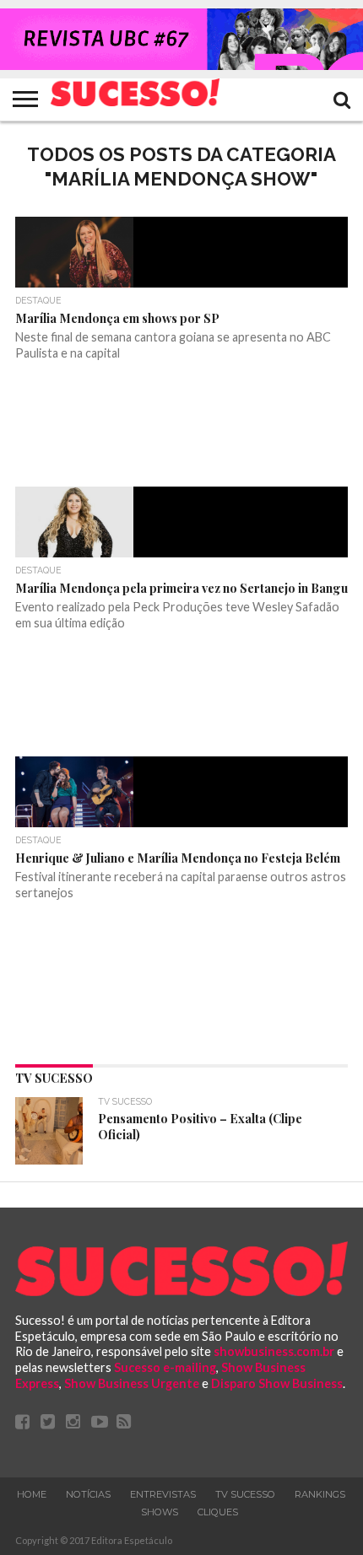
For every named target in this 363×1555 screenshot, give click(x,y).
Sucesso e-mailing (165, 1367)
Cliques (218, 1512)
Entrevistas (163, 1494)
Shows (159, 1512)
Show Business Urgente (131, 1383)
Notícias (88, 1494)
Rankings (320, 1494)
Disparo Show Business (277, 1383)
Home (31, 1494)
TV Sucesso (245, 1494)
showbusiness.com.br (274, 1351)
